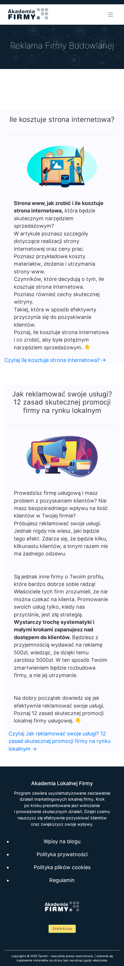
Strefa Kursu (62, 928)
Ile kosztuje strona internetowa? (62, 119)
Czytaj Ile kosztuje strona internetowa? (55, 360)
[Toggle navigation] (111, 14)
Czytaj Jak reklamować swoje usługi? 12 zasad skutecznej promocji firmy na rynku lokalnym (59, 741)
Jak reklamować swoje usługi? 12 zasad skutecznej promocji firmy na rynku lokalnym (62, 402)
